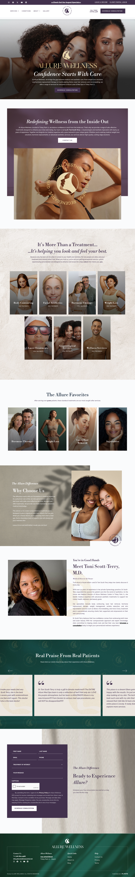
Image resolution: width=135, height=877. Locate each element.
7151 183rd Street (46, 857)
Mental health (111, 291)
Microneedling (53, 301)
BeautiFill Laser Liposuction (23, 285)
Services (13, 11)
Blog (69, 863)
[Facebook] (13, 2)
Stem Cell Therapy (96, 342)
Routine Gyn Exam (67, 322)
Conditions (26, 11)
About (36, 11)
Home (70, 857)
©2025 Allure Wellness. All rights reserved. (23, 874)
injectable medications (111, 299)
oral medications (111, 296)
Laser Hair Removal (38, 338)
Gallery (46, 11)
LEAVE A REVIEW (101, 2)
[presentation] (26, 786)
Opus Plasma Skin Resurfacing (53, 285)
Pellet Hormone (82, 296)
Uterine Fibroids (67, 346)
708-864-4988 (19, 856)
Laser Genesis (53, 296)
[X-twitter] (17, 2)
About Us (71, 860)
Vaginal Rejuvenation (67, 353)
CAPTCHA (15, 781)
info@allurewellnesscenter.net (23, 859)
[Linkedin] (26, 2)
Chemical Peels (53, 291)
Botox (52, 281)
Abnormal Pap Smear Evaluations (67, 331)
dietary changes (111, 294)
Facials (53, 294)
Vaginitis (67, 325)
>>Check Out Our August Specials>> (66, 2)
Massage (96, 332)
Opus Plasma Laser (38, 335)
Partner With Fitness (97, 329)
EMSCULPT (23, 295)
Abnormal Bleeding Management (68, 335)
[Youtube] (21, 2)
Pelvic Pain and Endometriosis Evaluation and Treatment (67, 341)
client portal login (118, 2)
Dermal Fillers (53, 288)
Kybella (53, 299)
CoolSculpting (23, 293)
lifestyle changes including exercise (111, 287)
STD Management (67, 327)
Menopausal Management (67, 351)
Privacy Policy (43, 793)
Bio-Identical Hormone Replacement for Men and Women (82, 291)
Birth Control (68, 348)
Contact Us (98, 857)
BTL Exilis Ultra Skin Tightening (23, 289)
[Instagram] (9, 2)
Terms (97, 863)
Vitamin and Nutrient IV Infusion (97, 345)
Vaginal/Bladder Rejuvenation (23, 299)
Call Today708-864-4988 (94, 11)
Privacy (97, 860)
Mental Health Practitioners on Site (97, 335)
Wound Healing (96, 339)
